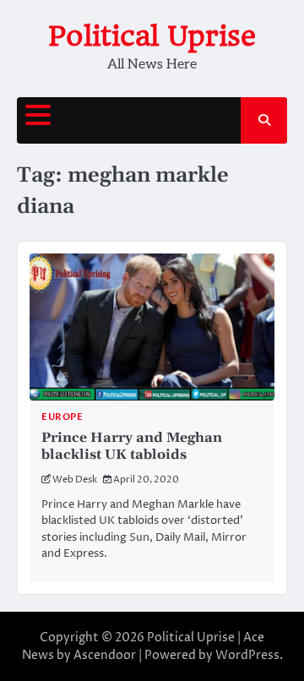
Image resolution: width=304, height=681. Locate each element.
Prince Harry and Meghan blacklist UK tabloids (131, 446)
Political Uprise (152, 35)
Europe (62, 417)
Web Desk (74, 479)
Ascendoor (104, 655)
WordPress (247, 655)
